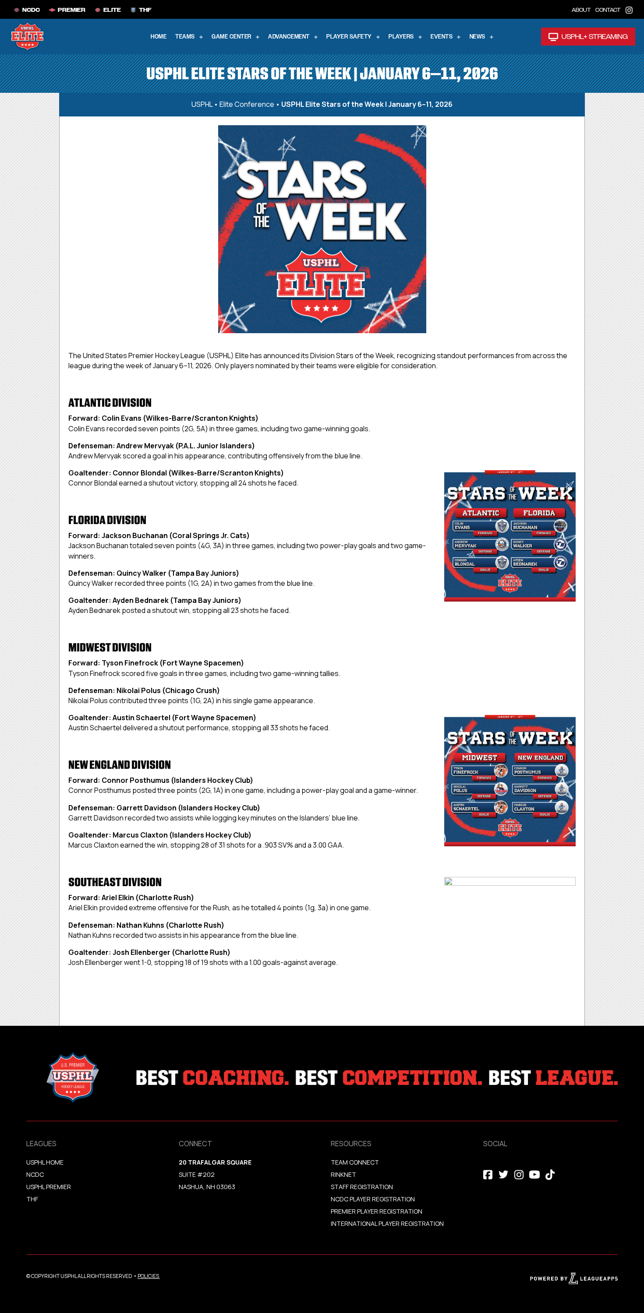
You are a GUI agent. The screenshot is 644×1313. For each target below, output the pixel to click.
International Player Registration (388, 1223)
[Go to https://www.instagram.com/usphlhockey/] (629, 9)
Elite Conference (246, 104)
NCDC (35, 1174)
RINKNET (343, 1174)
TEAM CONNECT (355, 1162)
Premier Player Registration (376, 1211)
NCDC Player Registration (373, 1199)
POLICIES (148, 1276)
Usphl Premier (48, 1187)
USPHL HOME (45, 1162)
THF (32, 1199)
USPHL (201, 104)
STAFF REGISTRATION (362, 1187)
